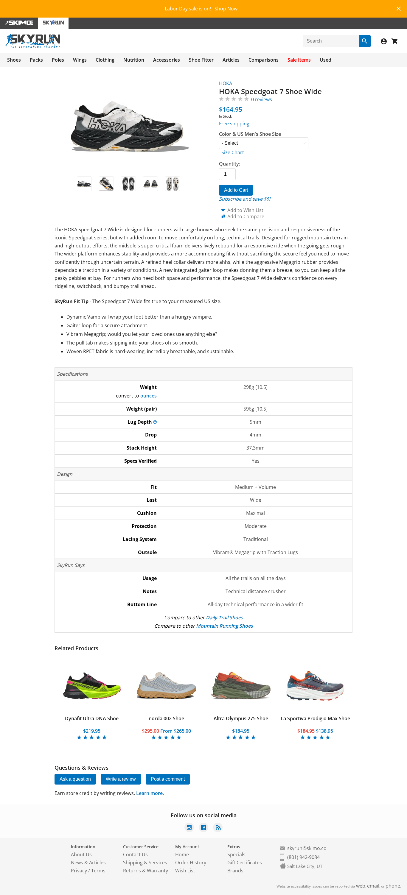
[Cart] (397, 42)
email (373, 885)
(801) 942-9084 (303, 857)
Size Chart (232, 152)
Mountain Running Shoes (224, 626)
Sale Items (299, 60)
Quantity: (229, 163)
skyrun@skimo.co (307, 848)
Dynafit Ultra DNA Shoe (92, 718)
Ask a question (75, 779)
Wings (80, 60)
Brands (235, 870)
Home (182, 854)
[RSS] (218, 828)
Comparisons (263, 60)
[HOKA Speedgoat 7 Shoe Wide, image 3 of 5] (128, 183)
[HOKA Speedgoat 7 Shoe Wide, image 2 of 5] (106, 183)
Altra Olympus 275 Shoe (241, 718)
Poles (58, 60)
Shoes (14, 60)
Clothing (105, 60)
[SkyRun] (32, 47)
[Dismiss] (398, 7)
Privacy (79, 870)
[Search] (365, 41)
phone (393, 885)
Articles (231, 60)
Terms (98, 870)
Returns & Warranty (145, 870)
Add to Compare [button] (245, 216)
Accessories (166, 60)
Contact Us (135, 854)
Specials (236, 854)
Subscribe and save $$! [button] (244, 199)
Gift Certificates (244, 862)
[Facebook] (203, 828)
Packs (36, 60)
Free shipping (234, 123)
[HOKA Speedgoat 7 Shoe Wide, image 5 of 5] (172, 183)
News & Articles (88, 862)
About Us (81, 854)
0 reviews (261, 99)
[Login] (386, 42)
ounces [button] (148, 395)
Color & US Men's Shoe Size (250, 134)
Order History (190, 862)
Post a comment (168, 779)
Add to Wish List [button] (245, 210)
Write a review (121, 779)
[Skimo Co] (19, 23)
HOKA (225, 83)
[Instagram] (189, 828)
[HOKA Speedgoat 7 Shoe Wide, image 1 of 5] (84, 183)
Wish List (185, 870)
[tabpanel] (92, 698)
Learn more (149, 793)
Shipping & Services (145, 862)
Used (325, 60)
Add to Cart (236, 190)
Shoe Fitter (201, 60)
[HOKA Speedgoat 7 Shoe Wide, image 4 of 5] (150, 183)
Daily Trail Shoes (224, 617)
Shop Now (226, 8)
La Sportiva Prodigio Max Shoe (315, 718)
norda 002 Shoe (166, 718)
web (360, 885)
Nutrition (133, 60)
